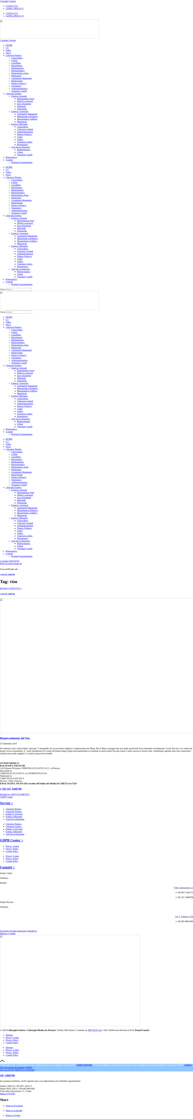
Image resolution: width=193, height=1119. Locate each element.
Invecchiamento (24, 104)
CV (7, 48)
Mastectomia (17, 81)
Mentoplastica (17, 68)
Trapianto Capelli (19, 91)
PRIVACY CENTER (24, 1070)
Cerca (2, 289)
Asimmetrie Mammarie (21, 78)
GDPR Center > (11, 840)
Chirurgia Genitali (25, 129)
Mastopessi (16, 76)
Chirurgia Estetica (14, 93)
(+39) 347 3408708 (7, 574)
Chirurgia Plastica (13, 55)
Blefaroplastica (18, 70)
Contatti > (7, 867)
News (8, 53)
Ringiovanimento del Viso (15, 738)
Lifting (14, 60)
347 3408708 (7, 1075)
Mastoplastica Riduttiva (27, 116)
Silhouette (21, 106)
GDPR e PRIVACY (15, 8)
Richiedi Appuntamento (21, 162)
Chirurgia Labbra (24, 142)
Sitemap (9, 1035)
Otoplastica (16, 86)
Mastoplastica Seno (20, 73)
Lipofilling (16, 63)
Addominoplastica (19, 88)
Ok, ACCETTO (7, 1070)
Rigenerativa (11, 157)
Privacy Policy (12, 849)
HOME (9, 45)
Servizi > (6, 803)
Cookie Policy (12, 851)
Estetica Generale (19, 96)
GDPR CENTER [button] (84, 1065)
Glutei (19, 137)
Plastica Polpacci (18, 83)
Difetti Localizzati (25, 101)
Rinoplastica (16, 65)
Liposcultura (16, 58)
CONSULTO (12, 6)
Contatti (9, 160)
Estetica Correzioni (19, 111)
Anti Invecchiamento (20, 147)
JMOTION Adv (95, 1030)
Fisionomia (22, 109)
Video (8, 50)
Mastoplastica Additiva (27, 119)
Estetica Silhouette (19, 124)
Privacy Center (12, 846)
